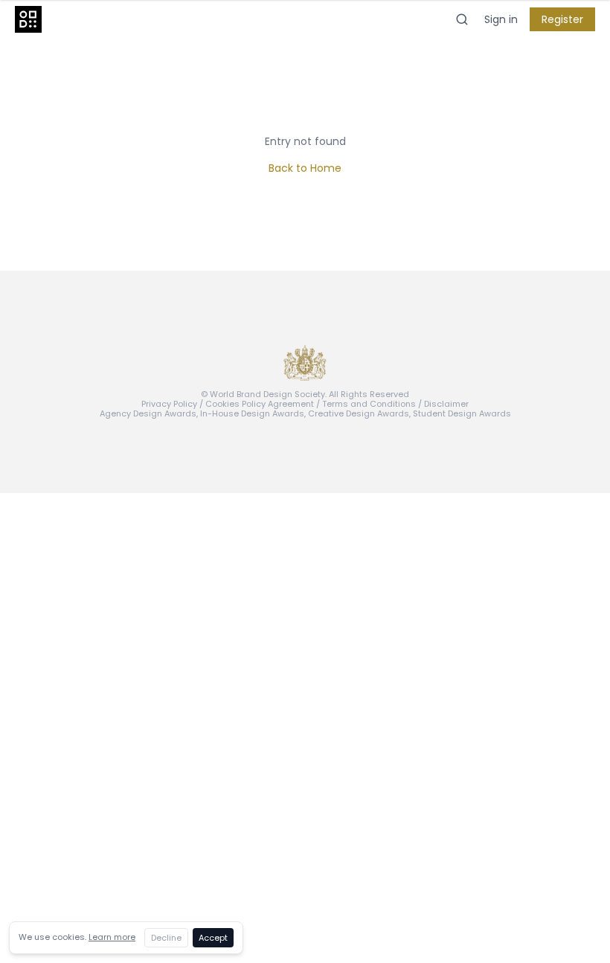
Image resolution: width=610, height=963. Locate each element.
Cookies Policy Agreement (259, 404)
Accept (213, 938)
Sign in (501, 19)
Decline (166, 938)
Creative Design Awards (358, 413)
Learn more (112, 937)
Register (562, 19)
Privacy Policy (169, 404)
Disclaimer (446, 404)
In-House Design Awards (252, 413)
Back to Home (305, 168)
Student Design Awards (462, 413)
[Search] (462, 19)
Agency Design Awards (148, 413)
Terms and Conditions (369, 404)
